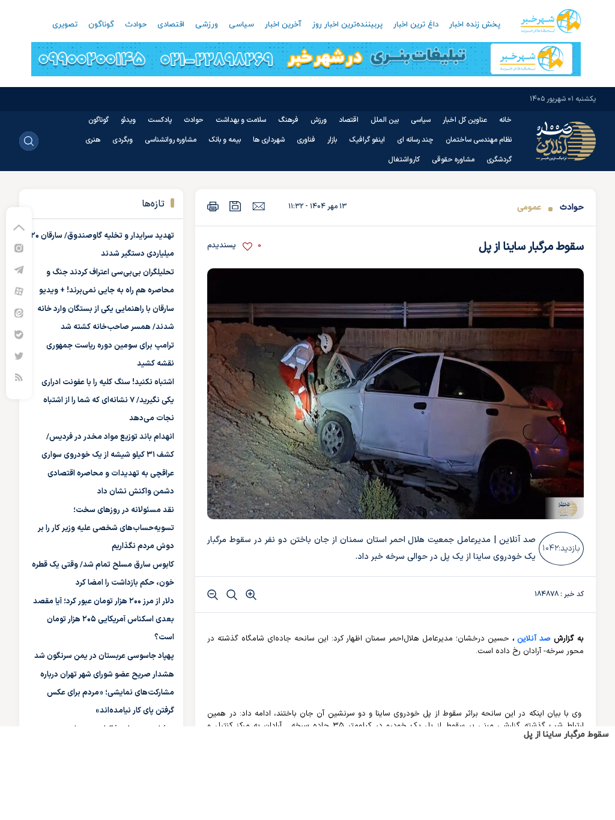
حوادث (136, 24)
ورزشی (206, 24)
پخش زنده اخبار (474, 24)
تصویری (64, 24)
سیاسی (241, 24)
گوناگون (101, 24)
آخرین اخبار (283, 24)
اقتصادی (170, 24)
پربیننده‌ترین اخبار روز (347, 24)
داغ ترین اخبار (415, 24)
